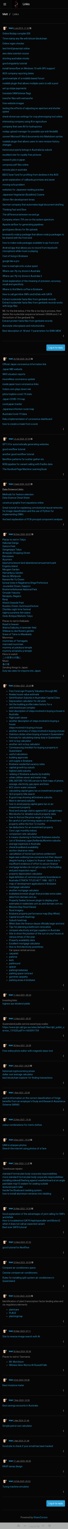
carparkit (13, 953)
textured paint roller (12, 1187)
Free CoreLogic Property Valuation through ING (33, 691)
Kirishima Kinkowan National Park (19, 589)
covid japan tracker (12, 404)
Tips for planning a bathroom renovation (30, 927)
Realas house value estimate (24, 694)
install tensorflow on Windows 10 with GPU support (28, 68)
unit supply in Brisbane (20, 761)
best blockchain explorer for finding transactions (27, 1077)
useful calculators (18, 754)
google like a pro (10, 261)
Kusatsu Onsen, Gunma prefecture (20, 606)
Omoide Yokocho (11, 592)
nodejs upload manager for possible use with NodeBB (30, 131)
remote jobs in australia (14, 169)
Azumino (7, 559)
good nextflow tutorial (13, 449)
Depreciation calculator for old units (27, 701)
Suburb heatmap (18, 920)
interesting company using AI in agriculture (24, 121)
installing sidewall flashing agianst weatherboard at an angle (33, 1180)
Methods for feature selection (18, 494)
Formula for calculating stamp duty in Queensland (35, 737)
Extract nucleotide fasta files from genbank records (29, 299)
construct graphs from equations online (23, 502)
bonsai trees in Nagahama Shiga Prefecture (25, 582)
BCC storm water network (22, 787)
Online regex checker (13, 43)
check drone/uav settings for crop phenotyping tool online (32, 116)
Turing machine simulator (15, 1486)
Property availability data (22, 940)
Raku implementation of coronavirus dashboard (27, 419)
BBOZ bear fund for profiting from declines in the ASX (30, 174)
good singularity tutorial (14, 63)
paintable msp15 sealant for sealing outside (25, 1183)
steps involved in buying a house (25, 727)
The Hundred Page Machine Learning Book (24, 469)
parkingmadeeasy (18, 970)
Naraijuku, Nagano (11, 596)
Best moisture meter (13, 1385)
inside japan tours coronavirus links (20, 384)
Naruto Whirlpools (11, 576)
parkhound (14, 963)
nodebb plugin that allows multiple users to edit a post (30, 83)
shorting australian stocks (15, 58)
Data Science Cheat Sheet (16, 497)
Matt (11, 28)
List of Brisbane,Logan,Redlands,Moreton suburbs (35, 840)
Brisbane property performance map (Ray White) (34, 913)
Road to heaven (10, 624)
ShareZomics (41, 1517)
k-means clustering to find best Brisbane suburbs (34, 837)
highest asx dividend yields (16, 1003)
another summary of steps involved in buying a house (37, 731)
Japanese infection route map (18, 409)
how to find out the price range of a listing (30, 817)
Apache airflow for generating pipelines (22, 224)
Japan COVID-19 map (13, 399)
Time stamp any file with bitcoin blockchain (24, 38)
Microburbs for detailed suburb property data (32, 814)
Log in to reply (56, 347)
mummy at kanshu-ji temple (17, 651)
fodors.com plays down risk (16, 389)
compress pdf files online (15, 164)
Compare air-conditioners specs (19, 1267)
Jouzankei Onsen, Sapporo (16, 586)
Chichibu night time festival (16, 609)
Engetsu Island (10, 566)
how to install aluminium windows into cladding (26, 1193)
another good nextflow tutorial (18, 454)
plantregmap (16, 1316)
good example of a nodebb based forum (23, 78)
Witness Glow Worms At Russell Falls (28, 1365)
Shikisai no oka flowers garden (18, 631)
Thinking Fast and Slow (14, 209)
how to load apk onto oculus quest (20, 266)
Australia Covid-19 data (14, 414)
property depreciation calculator (25, 873)
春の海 (5, 664)
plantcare (14, 1309)
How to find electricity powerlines (26, 947)
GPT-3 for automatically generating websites (25, 444)
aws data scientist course (15, 53)
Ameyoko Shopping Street (16, 553)
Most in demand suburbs (22, 800)
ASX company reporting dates (18, 73)
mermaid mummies (12, 644)
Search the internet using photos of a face (24, 1148)
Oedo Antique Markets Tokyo (17, 616)
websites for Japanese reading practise (23, 189)
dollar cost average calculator (17, 1074)
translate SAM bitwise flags (16, 93)
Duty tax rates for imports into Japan (21, 670)
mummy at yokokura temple (17, 647)
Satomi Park (8, 546)
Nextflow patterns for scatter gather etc (23, 459)
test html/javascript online (16, 48)
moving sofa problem (13, 184)
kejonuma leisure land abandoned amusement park (29, 563)
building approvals (18, 757)
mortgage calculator (19, 887)
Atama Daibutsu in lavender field (19, 627)
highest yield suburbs (20, 770)
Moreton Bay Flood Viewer (22, 907)
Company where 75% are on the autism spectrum (28, 219)
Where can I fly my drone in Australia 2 (22, 276)
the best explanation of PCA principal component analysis (32, 519)
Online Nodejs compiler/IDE (16, 33)
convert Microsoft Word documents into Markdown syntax (32, 136)
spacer (12, 966)
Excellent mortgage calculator (24, 943)
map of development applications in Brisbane (32, 883)
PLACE (12, 1313)
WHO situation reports (13, 374)
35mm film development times (18, 199)
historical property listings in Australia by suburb (27, 149)
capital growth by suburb (22, 767)
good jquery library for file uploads (20, 229)
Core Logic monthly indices (23, 830)
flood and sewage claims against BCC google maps (35, 810)
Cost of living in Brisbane (15, 256)
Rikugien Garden (10, 569)
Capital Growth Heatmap (22, 917)
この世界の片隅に (11, 657)
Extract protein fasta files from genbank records (27, 321)
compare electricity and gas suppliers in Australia (34, 930)
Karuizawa (8, 556)
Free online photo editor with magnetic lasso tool (27, 1051)
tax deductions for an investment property (31, 827)
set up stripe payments (14, 88)
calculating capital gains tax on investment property (36, 790)
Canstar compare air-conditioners (19, 1272)
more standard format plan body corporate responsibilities (32, 1177)
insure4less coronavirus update (18, 379)
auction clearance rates (21, 850)
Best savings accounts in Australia (20, 1405)
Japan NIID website (12, 369)
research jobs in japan (13, 159)
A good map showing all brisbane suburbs (30, 797)
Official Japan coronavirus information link (24, 364)
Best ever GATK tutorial (14, 1227)
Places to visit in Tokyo (14, 539)
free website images (13, 103)
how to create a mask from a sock (20, 424)
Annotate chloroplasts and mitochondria (23, 326)
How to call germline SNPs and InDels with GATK (27, 294)
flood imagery (16, 910)
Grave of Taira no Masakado (17, 634)
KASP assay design (12, 1466)
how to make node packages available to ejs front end (30, 242)
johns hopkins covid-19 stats (17, 394)
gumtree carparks (18, 976)
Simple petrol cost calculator (17, 1426)
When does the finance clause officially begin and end (36, 923)
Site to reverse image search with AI (21, 1336)
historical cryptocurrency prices (18, 1071)
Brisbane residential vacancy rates (27, 764)
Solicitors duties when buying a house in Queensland (36, 734)
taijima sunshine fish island (16, 612)
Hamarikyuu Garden (12, 573)
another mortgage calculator (24, 890)
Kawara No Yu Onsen (13, 579)
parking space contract (21, 973)
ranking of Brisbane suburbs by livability (29, 774)
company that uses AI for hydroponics (22, 126)
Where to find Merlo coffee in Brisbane (22, 289)
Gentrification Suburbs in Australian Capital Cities (34, 697)
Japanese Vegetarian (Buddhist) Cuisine (23, 194)
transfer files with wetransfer (17, 98)
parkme (13, 957)
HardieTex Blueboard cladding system (22, 1190)
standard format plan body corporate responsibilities (29, 1173)
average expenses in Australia (24, 844)
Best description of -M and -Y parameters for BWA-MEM (31, 331)
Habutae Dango (10, 543)
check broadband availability (23, 847)
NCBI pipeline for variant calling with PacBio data (27, 464)
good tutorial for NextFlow (15, 1247)
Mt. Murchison (16, 1361)
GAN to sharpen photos (14, 1145)
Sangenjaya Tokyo (12, 549)
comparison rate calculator (23, 834)
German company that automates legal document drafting (33, 204)
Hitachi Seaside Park (13, 602)
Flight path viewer (18, 717)
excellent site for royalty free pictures (21, 154)
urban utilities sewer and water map (27, 777)
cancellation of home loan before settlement (32, 854)
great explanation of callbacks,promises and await (28, 179)
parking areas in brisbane (22, 980)
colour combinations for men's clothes (22, 1125)
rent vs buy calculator (20, 741)
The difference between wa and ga (20, 214)
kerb (11, 960)
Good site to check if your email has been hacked (27, 1446)
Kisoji (5, 599)
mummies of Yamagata (15, 641)
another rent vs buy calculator (24, 744)
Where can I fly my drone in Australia (21, 271)
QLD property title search (22, 794)
